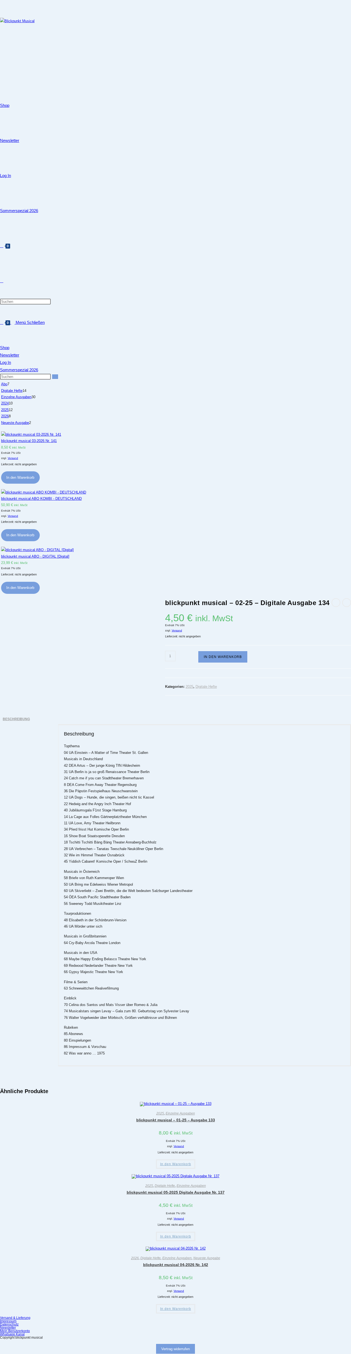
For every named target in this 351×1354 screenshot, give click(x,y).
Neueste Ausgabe (206, 1258)
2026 (135, 1258)
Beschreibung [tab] (16, 719)
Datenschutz (9, 1324)
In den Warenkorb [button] (175, 1164)
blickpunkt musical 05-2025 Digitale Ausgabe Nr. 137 (176, 1192)
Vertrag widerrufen (175, 1349)
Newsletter (9, 355)
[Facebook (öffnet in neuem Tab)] (1, 7)
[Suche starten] (55, 376)
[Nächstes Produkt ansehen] (346, 602)
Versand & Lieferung (15, 1318)
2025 (189, 687)
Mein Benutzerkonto (15, 1331)
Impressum (8, 1321)
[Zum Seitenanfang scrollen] (1, 1342)
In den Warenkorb (20, 477)
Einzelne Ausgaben (180, 1113)
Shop (4, 347)
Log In (5, 362)
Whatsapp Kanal (12, 1334)
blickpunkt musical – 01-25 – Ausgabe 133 (175, 1120)
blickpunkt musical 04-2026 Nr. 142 (175, 1264)
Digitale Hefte (206, 687)
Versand (13, 458)
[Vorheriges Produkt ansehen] (336, 602)
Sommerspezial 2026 (19, 369)
